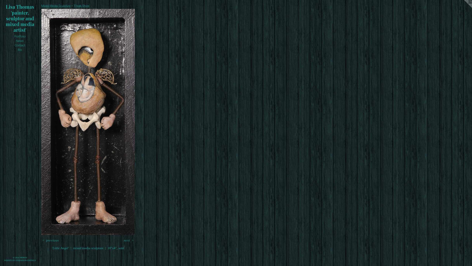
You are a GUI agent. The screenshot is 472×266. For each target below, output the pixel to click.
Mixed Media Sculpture (56, 6)
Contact (20, 45)
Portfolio (20, 36)
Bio (20, 50)
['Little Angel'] (88, 122)
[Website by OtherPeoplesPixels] (464, 7)
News (20, 41)
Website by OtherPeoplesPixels (20, 260)
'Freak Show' (82, 6)
